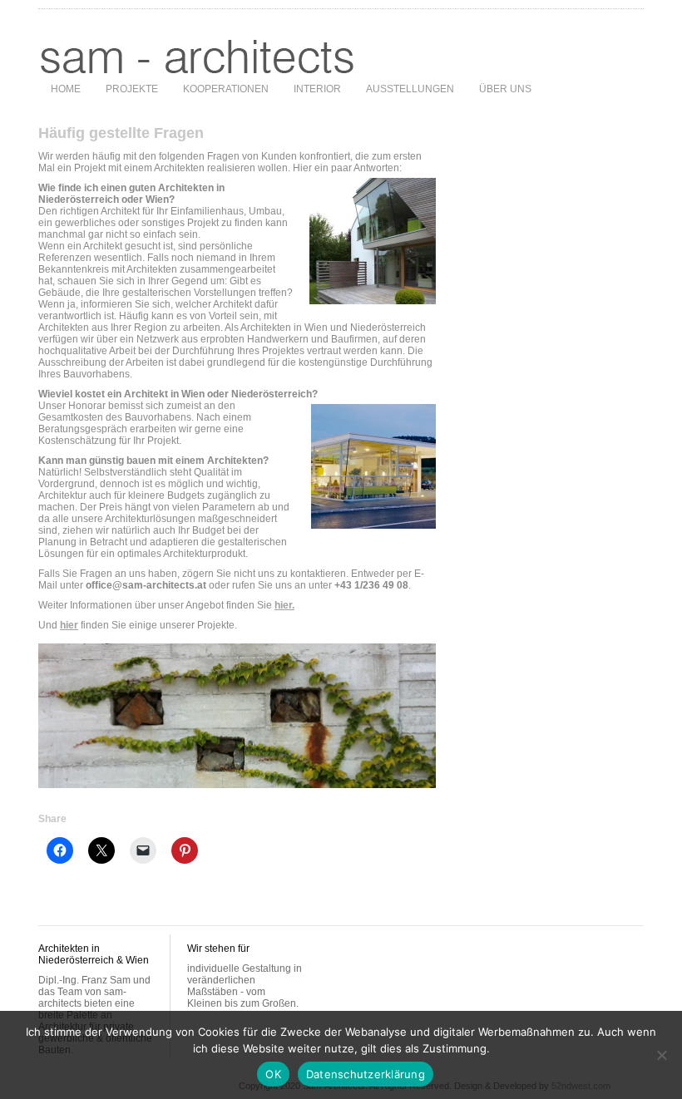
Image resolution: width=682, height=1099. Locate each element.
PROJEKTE (132, 89)
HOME (66, 89)
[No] (661, 1055)
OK (273, 1074)
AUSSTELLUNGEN (410, 89)
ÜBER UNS (505, 89)
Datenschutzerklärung (365, 1074)
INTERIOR (317, 89)
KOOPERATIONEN (226, 89)
